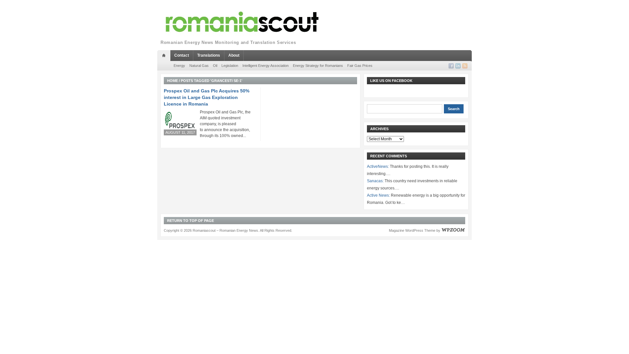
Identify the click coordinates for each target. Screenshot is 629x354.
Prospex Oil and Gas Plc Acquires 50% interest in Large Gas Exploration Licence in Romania (206, 97)
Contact (181, 55)
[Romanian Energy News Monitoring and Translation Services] (242, 22)
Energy (179, 66)
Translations (208, 55)
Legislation (229, 66)
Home (172, 81)
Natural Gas (199, 66)
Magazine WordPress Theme (412, 230)
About (233, 55)
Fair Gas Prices (359, 66)
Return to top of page (190, 221)
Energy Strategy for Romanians (318, 66)
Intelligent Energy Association (265, 66)
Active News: (378, 195)
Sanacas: (375, 181)
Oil (215, 66)
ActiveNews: (378, 166)
